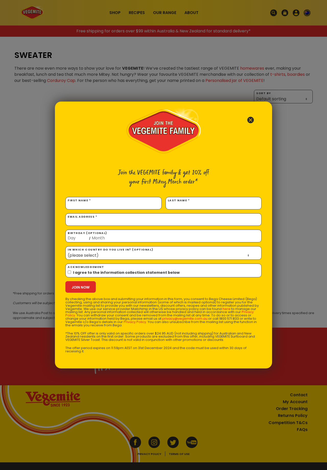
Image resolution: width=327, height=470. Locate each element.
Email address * (82, 217)
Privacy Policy (135, 322)
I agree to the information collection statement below (126, 272)
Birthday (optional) (87, 235)
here (226, 309)
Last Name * (179, 200)
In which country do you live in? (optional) (110, 250)
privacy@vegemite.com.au (184, 318)
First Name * (79, 200)
